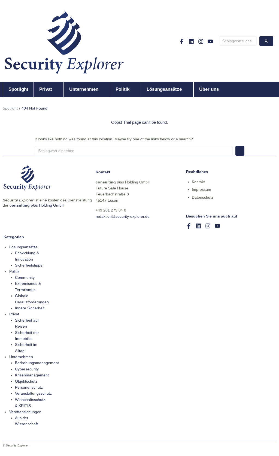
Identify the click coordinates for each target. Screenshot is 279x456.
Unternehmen (21, 357)
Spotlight (10, 108)
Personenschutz (29, 387)
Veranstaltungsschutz (33, 393)
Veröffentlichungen (25, 412)
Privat (14, 314)
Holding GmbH (37, 205)
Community (25, 277)
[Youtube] (210, 41)
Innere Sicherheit (29, 308)
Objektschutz (26, 381)
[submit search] (266, 41)
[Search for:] (134, 150)
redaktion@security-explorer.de (123, 216)
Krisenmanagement (32, 375)
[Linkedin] (191, 41)
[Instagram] (201, 41)
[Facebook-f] (181, 41)
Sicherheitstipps (28, 265)
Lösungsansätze (23, 247)
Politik (14, 271)
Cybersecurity (27, 369)
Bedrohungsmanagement (37, 363)
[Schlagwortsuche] (238, 41)
